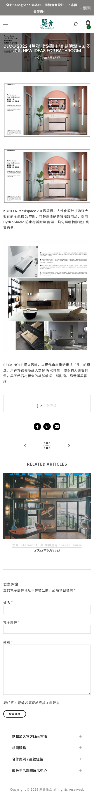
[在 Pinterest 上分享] (47, 426)
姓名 (8, 602)
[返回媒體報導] (47, 445)
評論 (8, 642)
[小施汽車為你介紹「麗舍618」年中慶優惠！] (25, 445)
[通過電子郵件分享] (56, 426)
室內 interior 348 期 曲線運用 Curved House (47, 545)
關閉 (86, 8)
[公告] (41, 7)
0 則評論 (50, 405)
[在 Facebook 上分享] (37, 426)
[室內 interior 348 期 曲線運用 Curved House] (69, 445)
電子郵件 (11, 622)
